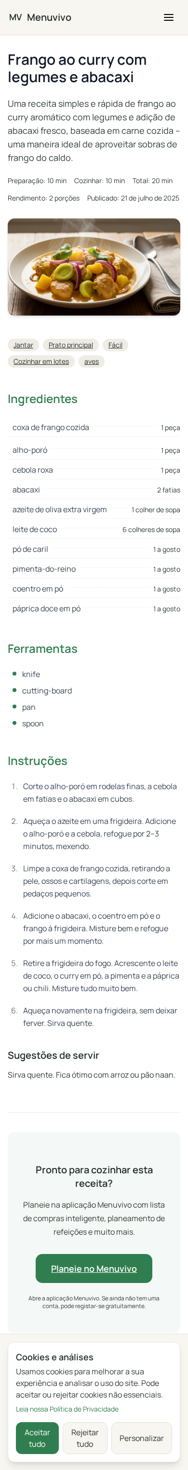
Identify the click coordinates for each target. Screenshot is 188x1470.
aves (91, 361)
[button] (168, 17)
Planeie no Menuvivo (94, 1268)
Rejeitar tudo (85, 1438)
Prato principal (71, 344)
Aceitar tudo (37, 1438)
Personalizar (142, 1438)
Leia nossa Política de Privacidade (67, 1408)
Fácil (115, 344)
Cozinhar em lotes (41, 361)
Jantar (23, 344)
